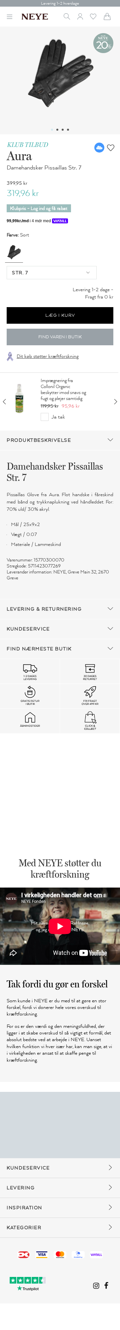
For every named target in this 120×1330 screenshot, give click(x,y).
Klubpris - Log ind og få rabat (39, 208)
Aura (19, 155)
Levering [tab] (21, 1188)
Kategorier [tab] (24, 1227)
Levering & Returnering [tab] (44, 609)
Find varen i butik (60, 337)
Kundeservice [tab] (28, 629)
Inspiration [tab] (24, 1208)
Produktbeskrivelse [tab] (39, 440)
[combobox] (52, 272)
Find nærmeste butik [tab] (39, 649)
